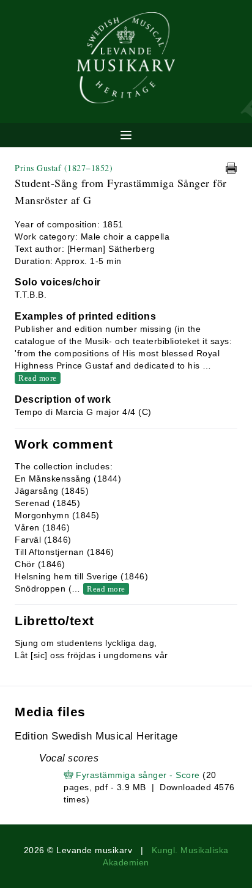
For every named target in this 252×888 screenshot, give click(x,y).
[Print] (231, 168)
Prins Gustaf (64, 168)
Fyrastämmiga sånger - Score (138, 775)
